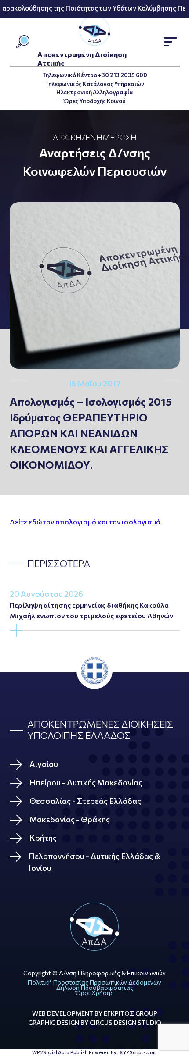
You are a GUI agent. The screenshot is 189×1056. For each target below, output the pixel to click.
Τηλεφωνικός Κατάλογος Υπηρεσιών (94, 83)
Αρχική (67, 137)
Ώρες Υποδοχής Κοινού (95, 100)
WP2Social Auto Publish (60, 1052)
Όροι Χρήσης (94, 992)
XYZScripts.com (138, 1052)
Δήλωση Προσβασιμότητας (94, 987)
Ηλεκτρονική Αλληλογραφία (94, 92)
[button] (170, 41)
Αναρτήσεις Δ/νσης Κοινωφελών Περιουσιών (95, 161)
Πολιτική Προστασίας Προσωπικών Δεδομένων (94, 982)
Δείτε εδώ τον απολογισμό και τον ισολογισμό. (86, 521)
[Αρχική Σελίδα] (95, 927)
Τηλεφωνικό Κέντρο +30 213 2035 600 (94, 74)
